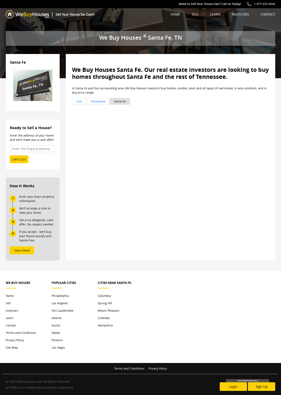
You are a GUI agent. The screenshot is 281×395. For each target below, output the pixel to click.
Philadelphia (60, 296)
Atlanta (57, 318)
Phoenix (57, 340)
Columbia (104, 296)
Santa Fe (120, 101)
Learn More (22, 250)
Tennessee (98, 101)
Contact (268, 14)
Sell (195, 14)
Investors (240, 14)
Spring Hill (105, 303)
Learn (215, 14)
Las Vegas (58, 347)
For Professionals (248, 380)
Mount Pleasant (108, 310)
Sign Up (262, 386)
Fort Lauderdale (62, 310)
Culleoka (103, 318)
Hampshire (105, 325)
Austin (56, 325)
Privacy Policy (15, 340)
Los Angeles (60, 303)
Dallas (56, 333)
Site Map (12, 347)
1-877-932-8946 (264, 4)
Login (233, 386)
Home (175, 14)
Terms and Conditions (21, 333)
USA (79, 101)
